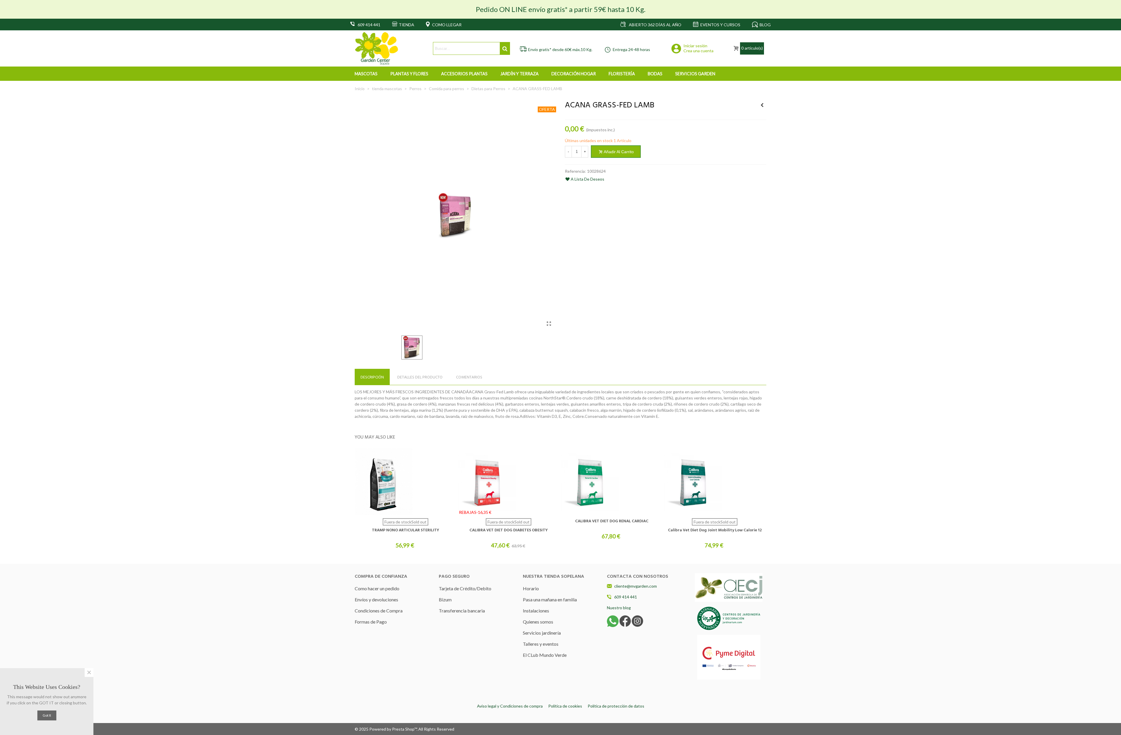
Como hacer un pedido (377, 588)
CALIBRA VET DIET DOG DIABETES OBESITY (508, 530)
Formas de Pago (371, 621)
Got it (47, 715)
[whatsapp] (613, 620)
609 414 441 (625, 596)
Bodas (655, 73)
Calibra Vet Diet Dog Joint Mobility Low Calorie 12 (715, 530)
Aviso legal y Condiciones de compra (510, 705)
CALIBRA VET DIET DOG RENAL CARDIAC (611, 521)
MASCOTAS (366, 73)
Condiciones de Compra (379, 610)
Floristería (622, 73)
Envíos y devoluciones (376, 599)
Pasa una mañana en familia (550, 599)
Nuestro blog (619, 607)
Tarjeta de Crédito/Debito (465, 588)
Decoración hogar (573, 73)
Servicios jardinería (542, 633)
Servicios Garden (695, 73)
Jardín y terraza (519, 73)
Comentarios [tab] (469, 377)
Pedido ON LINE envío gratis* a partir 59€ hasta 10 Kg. (560, 9)
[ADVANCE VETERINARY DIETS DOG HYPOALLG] (762, 105)
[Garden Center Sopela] (376, 48)
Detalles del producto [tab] (420, 377)
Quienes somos (538, 621)
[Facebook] (625, 620)
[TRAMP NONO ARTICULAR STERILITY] (405, 481)
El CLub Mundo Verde (545, 655)
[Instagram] (637, 620)
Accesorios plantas (464, 73)
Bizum (445, 599)
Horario (531, 588)
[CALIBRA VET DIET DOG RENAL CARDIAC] (611, 481)
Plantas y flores (409, 73)
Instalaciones (536, 610)
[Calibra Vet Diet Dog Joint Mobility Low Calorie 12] (714, 481)
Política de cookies (565, 705)
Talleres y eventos (540, 644)
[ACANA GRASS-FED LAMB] (548, 323)
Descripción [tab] (372, 377)
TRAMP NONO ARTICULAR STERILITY (405, 530)
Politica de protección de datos (616, 705)
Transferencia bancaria (462, 610)
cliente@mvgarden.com (635, 586)
